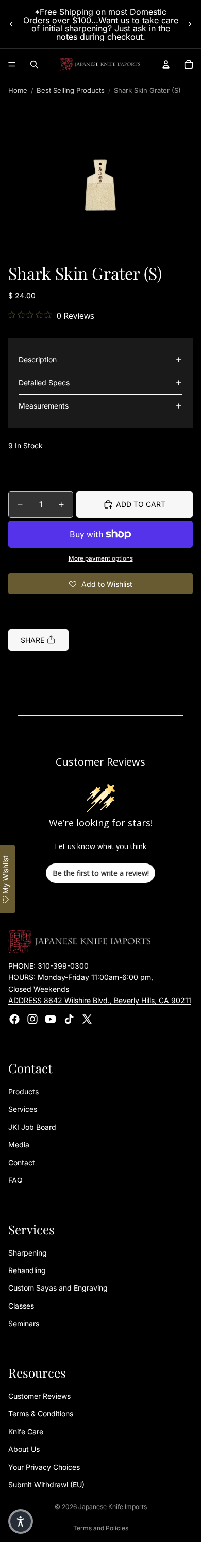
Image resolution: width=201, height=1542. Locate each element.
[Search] (34, 64)
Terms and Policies (100, 1528)
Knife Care (25, 1431)
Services (22, 1109)
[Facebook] (14, 1019)
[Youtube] (50, 1019)
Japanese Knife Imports (112, 1507)
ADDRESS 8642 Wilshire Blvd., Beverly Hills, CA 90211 (99, 1000)
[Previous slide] (11, 24)
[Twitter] (87, 1019)
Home (17, 90)
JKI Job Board (32, 1127)
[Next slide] (189, 24)
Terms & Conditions (40, 1414)
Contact (21, 1162)
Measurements (44, 405)
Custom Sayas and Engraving (58, 1288)
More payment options (101, 558)
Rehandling (27, 1270)
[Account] (166, 64)
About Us (24, 1449)
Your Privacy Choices (44, 1467)
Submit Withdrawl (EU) (46, 1484)
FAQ (15, 1180)
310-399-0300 (63, 965)
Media (18, 1145)
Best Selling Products (71, 90)
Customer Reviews (39, 1396)
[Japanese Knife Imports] (100, 64)
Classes (21, 1305)
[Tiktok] (69, 1019)
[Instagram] (32, 1019)
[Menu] (12, 64)
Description (38, 359)
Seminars (23, 1323)
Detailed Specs (44, 382)
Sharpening (27, 1252)
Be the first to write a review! (101, 873)
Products (23, 1091)
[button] (100, 186)
